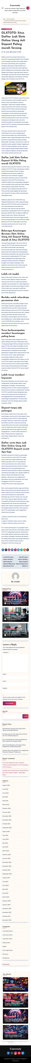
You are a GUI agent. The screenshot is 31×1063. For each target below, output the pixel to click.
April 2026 (5, 800)
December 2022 (7, 920)
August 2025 (6, 831)
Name (5, 674)
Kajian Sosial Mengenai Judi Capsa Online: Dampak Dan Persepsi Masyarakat (14, 745)
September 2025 (7, 827)
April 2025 (5, 847)
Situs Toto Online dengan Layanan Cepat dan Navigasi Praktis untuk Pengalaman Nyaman (15, 633)
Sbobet (4, 946)
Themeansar (15, 1060)
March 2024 (6, 897)
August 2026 (6, 785)
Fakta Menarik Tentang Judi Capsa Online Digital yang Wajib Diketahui (14, 729)
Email (4, 681)
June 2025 (6, 839)
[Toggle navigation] (2, 8)
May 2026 (5, 797)
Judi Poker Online (7, 938)
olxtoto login (6, 964)
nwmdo (7, 52)
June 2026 (6, 793)
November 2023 (7, 912)
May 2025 (5, 843)
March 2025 (6, 850)
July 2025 (5, 835)
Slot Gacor (5, 954)
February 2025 (7, 854)
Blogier (24, 1058)
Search (5, 711)
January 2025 (6, 858)
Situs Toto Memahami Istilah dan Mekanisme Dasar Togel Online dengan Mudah (14, 601)
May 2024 (5, 889)
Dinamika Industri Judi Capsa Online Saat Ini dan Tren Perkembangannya (15, 734)
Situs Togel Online (6, 29)
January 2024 (6, 904)
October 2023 (6, 916)
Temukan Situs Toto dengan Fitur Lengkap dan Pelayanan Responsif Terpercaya (15, 617)
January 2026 (6, 812)
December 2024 (7, 862)
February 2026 (7, 808)
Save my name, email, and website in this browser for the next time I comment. (14, 698)
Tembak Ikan (6, 958)
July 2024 (5, 881)
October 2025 (6, 824)
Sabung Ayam (6, 942)
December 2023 (7, 908)
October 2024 (6, 870)
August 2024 (6, 877)
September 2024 (7, 874)
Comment (6, 652)
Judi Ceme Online (7, 935)
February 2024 (7, 901)
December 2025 (7, 816)
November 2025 (7, 820)
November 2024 (7, 866)
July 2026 (5, 789)
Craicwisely (15, 6)
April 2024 (5, 893)
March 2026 (6, 804)
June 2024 (6, 885)
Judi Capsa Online (8, 931)
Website (5, 688)
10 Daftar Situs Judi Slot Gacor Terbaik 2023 (15, 770)
